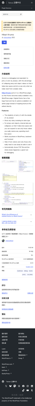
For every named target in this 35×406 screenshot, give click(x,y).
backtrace (20, 271)
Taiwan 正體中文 (11, 381)
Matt (4, 367)
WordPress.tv (7, 358)
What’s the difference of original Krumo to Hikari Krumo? (12, 215)
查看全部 (30, 293)
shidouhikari (7, 37)
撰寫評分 (5, 293)
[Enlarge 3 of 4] (14, 176)
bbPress (5, 370)
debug (26, 271)
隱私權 (4, 343)
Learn (3, 349)
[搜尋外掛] (21, 14)
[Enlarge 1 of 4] (14, 163)
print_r (24, 274)
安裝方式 (6, 58)
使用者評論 (7, 54)
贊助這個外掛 (6, 322)
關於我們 (5, 333)
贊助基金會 (22, 355)
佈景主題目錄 (22, 337)
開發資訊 (6, 63)
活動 (19, 352)
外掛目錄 (21, 340)
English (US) (29, 267)
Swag (21, 358)
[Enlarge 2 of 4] (31, 163)
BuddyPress (7, 373)
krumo (30, 271)
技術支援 (6, 68)
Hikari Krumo (6, 93)
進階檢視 (5, 280)
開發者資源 (5, 355)
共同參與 (21, 349)
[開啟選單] (32, 2)
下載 (4, 42)
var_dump (29, 274)
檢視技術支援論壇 (7, 309)
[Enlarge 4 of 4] (31, 185)
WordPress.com (8, 364)
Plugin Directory (6, 8)
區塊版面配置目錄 (24, 343)
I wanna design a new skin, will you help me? (9, 222)
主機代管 (5, 340)
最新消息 (5, 337)
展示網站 (21, 333)
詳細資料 (6, 49)
